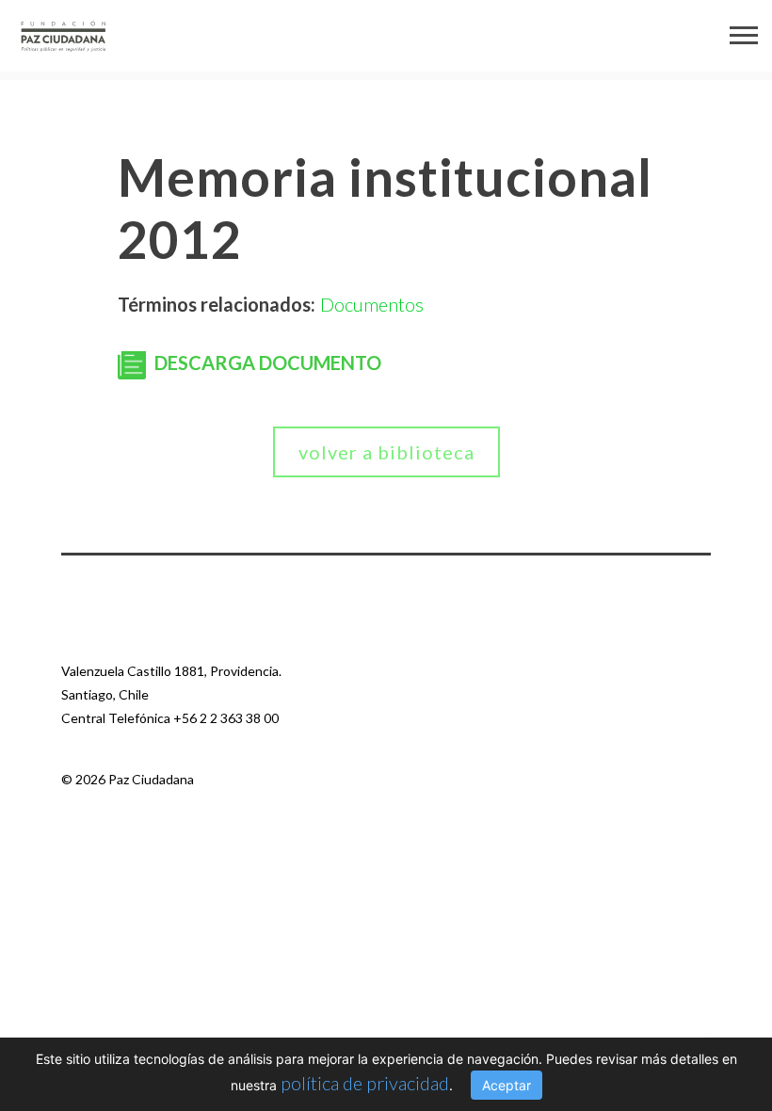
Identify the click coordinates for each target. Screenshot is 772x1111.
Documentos (372, 304)
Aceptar (506, 1085)
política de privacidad (365, 1082)
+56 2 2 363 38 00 (226, 718)
